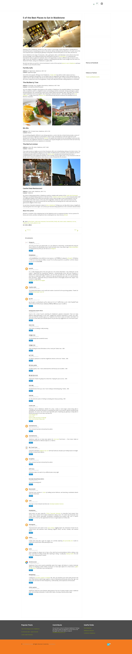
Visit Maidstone (87, 628)
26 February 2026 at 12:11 (34, 448)
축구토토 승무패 (33, 365)
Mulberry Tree (42, 95)
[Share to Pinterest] (31, 225)
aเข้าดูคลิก (69, 258)
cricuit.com (32, 405)
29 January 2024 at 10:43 (34, 288)
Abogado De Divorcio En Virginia (37, 280)
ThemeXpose (52, 644)
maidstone (69, 221)
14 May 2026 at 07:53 (33, 480)
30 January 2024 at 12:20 (34, 300)
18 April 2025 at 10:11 (33, 346)
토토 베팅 (31, 385)
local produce (62, 56)
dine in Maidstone (50, 205)
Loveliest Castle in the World (59, 197)
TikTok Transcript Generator (53, 513)
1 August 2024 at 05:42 (34, 326)
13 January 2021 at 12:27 (34, 243)
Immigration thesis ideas (36, 310)
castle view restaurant (40, 221)
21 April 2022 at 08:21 (33, 256)
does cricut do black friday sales (37, 419)
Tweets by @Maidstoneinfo (93, 77)
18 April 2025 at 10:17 (33, 376)
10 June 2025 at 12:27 (33, 407)
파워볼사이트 (32, 335)
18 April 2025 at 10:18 (33, 386)
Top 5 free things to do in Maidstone (30, 629)
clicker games (33, 587)
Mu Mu (46, 138)
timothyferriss (33, 425)
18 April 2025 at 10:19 (33, 396)
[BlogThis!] (26, 225)
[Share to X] (28, 225)
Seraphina (31, 459)
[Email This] (25, 225)
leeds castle (63, 221)
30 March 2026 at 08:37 (34, 470)
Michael (66, 215)
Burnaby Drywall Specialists (36, 479)
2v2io (44, 492)
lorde (30, 549)
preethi (31, 268)
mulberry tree (26, 223)
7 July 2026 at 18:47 (33, 538)
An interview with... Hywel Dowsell (29, 632)
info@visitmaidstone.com (59, 632)
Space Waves (51, 528)
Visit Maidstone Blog (28, 644)
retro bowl (56, 439)
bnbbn (30, 537)
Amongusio (32, 524)
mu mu (74, 221)
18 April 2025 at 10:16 (33, 366)
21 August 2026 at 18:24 (34, 575)
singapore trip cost (44, 450)
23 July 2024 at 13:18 (33, 312)
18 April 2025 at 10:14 (33, 356)
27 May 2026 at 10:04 (33, 490)
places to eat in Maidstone (68, 63)
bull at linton (31, 221)
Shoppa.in (31, 242)
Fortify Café (53, 75)
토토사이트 (31, 325)
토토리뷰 (31, 395)
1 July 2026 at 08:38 (33, 511)
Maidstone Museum (89, 630)
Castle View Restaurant (72, 195)
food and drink (49, 221)
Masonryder (32, 489)
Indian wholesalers (73, 247)
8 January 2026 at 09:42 (34, 427)
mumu (31, 223)
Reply (31, 250)
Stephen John (32, 287)
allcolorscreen (33, 562)
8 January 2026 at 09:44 (34, 437)
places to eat (37, 223)
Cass (30, 500)
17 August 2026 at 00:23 (34, 563)
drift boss (31, 469)
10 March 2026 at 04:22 (34, 460)
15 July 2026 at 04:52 (33, 550)
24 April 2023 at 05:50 (33, 269)
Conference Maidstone (89, 633)
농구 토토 (31, 355)
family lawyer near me (38, 292)
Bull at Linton (51, 154)
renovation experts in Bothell (42, 577)
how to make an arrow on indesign (37, 417)
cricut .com (31, 416)
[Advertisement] (97, 48)
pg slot (31, 298)
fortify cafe (57, 221)
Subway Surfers (70, 553)
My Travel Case (33, 447)
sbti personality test (68, 540)
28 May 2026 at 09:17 (33, 502)
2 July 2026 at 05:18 (33, 525)
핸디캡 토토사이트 (33, 375)
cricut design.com (33, 414)
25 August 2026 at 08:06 (34, 588)
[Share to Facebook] (29, 225)
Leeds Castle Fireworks (27, 634)
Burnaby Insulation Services (57, 504)
